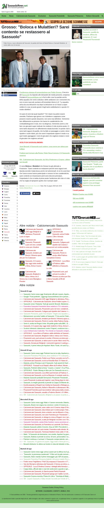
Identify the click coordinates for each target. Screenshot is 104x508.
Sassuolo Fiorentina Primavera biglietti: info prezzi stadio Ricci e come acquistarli (53, 459)
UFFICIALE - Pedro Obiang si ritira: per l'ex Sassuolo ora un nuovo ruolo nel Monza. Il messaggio (59, 370)
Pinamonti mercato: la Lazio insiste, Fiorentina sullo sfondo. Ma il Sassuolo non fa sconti (55, 429)
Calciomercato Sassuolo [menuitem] (25, 16)
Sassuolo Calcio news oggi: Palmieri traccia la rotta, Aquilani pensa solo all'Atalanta (54, 353)
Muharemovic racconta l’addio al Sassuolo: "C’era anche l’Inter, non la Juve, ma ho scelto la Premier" (60, 316)
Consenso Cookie (47, 487)
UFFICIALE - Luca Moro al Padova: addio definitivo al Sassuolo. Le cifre (49, 333)
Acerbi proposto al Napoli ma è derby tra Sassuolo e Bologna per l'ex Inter (50, 385)
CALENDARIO (48, 491)
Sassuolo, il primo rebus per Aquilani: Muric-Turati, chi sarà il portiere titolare (51, 345)
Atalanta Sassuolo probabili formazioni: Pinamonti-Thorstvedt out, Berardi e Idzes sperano (55, 378)
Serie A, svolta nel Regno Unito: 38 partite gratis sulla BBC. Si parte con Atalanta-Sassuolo (56, 323)
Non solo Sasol (78, 174)
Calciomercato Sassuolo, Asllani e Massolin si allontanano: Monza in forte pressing (53, 387)
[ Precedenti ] (10, 178)
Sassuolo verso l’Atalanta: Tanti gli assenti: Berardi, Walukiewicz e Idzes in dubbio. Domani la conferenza (61, 304)
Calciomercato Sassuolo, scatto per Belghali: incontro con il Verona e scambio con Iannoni (56, 420)
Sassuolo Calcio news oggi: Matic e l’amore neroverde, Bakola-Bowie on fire (51, 402)
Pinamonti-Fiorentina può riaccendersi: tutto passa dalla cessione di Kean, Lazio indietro (55, 390)
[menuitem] (102, 16)
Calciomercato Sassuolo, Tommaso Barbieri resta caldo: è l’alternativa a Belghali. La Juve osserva (59, 432)
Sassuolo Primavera (80, 158)
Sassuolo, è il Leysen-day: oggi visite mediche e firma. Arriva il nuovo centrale (51, 326)
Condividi (26, 193)
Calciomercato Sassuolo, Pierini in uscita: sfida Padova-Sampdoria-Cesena (51, 321)
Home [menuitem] (4, 16)
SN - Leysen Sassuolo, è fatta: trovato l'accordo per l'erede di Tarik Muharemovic (52, 479)
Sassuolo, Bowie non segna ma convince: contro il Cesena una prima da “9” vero (53, 405)
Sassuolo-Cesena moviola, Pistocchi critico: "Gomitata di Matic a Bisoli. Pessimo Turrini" (55, 476)
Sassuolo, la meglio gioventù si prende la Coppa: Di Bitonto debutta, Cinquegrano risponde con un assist (61, 382)
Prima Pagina (78, 74)
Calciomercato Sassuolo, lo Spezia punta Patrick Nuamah (44, 471)
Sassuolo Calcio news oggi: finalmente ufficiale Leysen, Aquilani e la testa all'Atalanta (54, 294)
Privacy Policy (58, 487)
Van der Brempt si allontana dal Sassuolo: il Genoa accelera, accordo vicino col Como (54, 464)
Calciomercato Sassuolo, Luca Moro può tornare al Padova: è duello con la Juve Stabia (55, 373)
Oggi (74, 93)
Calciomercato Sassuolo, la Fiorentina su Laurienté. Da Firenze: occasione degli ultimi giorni (57, 424)
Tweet (37, 193)
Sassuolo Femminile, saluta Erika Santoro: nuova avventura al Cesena (49, 422)
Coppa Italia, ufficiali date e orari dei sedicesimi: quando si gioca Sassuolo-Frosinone (54, 469)
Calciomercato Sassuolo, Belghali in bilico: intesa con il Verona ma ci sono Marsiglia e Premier (30, 276)
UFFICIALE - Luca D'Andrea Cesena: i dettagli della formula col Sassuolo (50, 466)
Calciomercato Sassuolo (32, 186)
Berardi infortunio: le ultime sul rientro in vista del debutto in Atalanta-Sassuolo (52, 444)
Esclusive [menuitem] (42, 16)
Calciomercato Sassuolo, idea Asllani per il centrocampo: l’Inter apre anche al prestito (54, 410)
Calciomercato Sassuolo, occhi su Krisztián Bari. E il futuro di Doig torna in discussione (55, 360)
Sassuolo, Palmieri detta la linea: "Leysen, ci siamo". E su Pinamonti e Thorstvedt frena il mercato (59, 368)
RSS (68, 491)
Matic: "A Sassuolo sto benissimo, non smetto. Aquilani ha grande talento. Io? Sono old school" (58, 434)
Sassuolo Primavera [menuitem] (75, 16)
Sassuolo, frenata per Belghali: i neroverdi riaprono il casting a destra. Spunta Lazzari (54, 343)
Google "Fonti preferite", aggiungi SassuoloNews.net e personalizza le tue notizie (53, 297)
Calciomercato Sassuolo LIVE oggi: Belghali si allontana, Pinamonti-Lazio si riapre (53, 299)
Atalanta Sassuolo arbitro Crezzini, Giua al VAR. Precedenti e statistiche (49, 427)
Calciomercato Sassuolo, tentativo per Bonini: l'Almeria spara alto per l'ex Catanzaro (53, 319)
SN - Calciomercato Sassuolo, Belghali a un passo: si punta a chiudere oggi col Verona (55, 395)
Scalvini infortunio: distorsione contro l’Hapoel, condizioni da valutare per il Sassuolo (54, 328)
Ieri (78, 93)
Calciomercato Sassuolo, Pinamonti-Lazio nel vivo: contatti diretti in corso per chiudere (55, 309)
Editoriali (76, 26)
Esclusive (76, 126)
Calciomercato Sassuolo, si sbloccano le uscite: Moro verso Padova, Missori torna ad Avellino (57, 341)
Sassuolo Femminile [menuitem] (57, 16)
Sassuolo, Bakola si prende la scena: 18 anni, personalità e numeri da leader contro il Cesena (57, 437)
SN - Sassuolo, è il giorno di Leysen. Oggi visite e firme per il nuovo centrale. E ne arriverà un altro (59, 442)
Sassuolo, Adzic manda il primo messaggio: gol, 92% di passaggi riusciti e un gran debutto (56, 457)
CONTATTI (56, 491)
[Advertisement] (88, 109)
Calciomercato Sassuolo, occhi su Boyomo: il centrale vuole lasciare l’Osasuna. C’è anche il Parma (59, 375)
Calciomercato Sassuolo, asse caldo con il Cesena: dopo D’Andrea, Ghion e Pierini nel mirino (57, 407)
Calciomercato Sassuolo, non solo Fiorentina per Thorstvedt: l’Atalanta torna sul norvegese (56, 415)
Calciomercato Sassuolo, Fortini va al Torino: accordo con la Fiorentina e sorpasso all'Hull (56, 358)
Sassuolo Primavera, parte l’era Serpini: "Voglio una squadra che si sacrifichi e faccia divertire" (58, 314)
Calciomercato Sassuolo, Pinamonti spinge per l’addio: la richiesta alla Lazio (51, 474)
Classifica (6, 182)
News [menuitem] (11, 16)
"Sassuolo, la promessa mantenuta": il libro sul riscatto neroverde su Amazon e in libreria (55, 454)
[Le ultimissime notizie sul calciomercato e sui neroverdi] (15, 6)
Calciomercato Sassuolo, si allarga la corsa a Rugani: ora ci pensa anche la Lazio (53, 417)
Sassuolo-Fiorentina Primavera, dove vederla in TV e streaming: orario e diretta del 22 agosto (57, 356)
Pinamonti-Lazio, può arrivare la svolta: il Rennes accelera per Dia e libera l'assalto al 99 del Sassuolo (58, 276)
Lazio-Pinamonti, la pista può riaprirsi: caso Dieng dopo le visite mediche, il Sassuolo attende (57, 380)
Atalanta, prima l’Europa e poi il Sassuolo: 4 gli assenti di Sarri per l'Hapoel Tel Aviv (53, 363)
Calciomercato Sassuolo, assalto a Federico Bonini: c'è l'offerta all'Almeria (50, 392)
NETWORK (39, 491)
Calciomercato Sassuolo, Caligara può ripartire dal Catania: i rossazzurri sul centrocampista (56, 311)
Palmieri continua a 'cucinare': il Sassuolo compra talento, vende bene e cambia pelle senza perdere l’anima (62, 439)
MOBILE (63, 491)
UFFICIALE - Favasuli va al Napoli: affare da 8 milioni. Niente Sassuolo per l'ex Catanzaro (56, 365)
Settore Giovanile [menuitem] (92, 16)
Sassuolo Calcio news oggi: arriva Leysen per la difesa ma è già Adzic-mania (51, 452)
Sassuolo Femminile (80, 142)
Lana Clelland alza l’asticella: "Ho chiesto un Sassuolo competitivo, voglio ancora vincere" (56, 331)
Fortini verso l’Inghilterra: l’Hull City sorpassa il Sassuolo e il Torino (48, 461)
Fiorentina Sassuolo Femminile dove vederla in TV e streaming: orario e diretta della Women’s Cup (59, 306)
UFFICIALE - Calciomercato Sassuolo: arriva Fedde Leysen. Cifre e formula (51, 301)
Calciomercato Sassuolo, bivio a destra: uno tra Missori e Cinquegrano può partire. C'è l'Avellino (58, 412)
